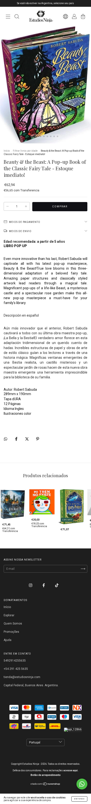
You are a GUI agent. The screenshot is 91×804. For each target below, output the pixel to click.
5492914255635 (15, 660)
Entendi (79, 799)
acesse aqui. (70, 770)
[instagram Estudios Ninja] (31, 585)
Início (7, 150)
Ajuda (7, 640)
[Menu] (8, 17)
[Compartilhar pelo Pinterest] (38, 439)
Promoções (11, 631)
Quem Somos (13, 623)
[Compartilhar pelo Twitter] (27, 439)
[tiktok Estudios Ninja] (56, 585)
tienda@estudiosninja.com (22, 677)
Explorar (9, 615)
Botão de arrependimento (46, 775)
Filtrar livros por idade (25, 150)
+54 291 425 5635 (16, 669)
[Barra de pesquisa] (16, 17)
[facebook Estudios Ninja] (44, 585)
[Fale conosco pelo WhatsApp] (81, 784)
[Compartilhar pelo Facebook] (16, 439)
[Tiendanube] (45, 784)
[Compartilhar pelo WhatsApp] (6, 439)
